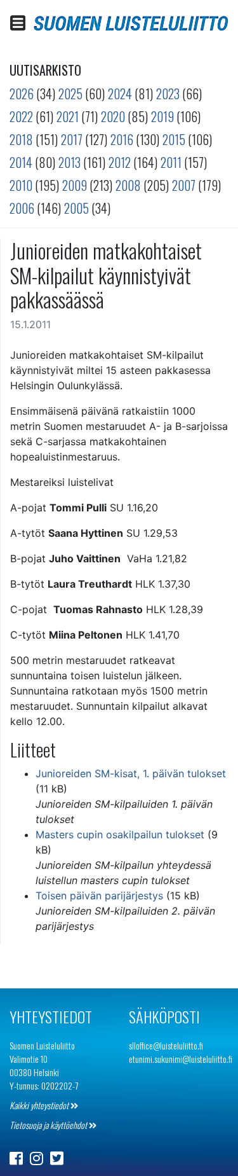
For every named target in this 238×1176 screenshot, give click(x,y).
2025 (70, 93)
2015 (173, 139)
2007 (183, 185)
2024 (120, 93)
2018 (21, 139)
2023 (168, 93)
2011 (171, 162)
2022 (21, 116)
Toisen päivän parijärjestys (99, 895)
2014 (21, 162)
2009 (74, 185)
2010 (21, 185)
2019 (162, 116)
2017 (72, 139)
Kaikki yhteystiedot (40, 1105)
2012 (120, 162)
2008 (128, 185)
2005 (76, 208)
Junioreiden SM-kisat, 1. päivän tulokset (131, 773)
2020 (113, 116)
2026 (22, 93)
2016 (121, 139)
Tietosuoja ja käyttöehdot (49, 1124)
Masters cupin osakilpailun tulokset (120, 834)
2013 (69, 162)
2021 (67, 116)
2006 (22, 208)
